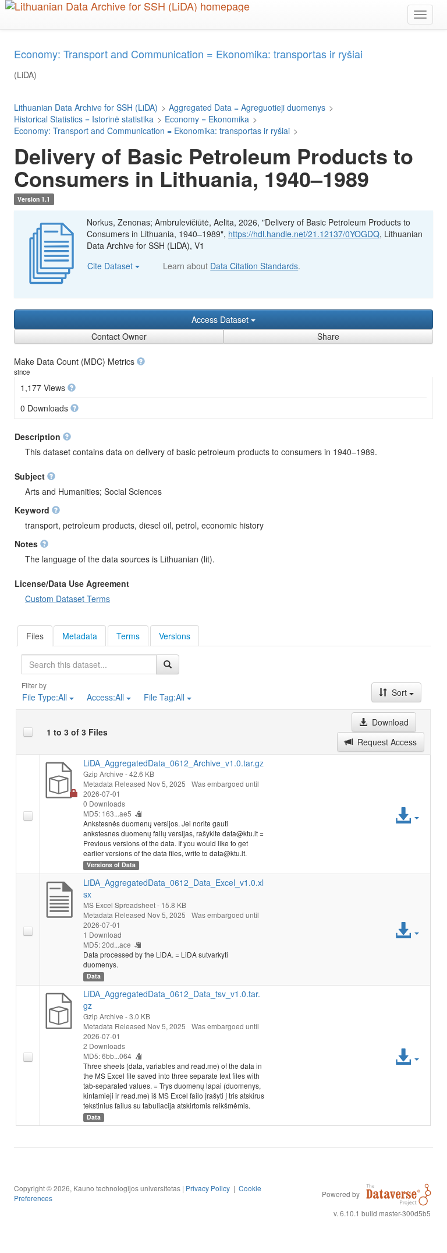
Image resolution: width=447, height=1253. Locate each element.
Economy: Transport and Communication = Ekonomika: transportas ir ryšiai (152, 130)
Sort (399, 692)
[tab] (34, 635)
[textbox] (89, 664)
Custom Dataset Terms (67, 598)
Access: (105, 697)
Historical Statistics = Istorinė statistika (84, 119)
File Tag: (164, 697)
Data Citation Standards (254, 266)
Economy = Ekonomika (207, 119)
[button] (141, 361)
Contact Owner (119, 336)
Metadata (79, 636)
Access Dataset (221, 319)
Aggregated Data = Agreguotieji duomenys (247, 107)
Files (35, 636)
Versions (174, 636)
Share (328, 336)
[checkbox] (28, 732)
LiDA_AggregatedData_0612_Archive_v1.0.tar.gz (173, 763)
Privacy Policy (208, 1188)
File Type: (44, 697)
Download (389, 722)
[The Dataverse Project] (398, 1193)
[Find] (167, 664)
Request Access (386, 742)
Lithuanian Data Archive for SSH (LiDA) (86, 107)
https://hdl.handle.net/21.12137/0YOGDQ (303, 234)
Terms (128, 636)
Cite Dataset (111, 266)
